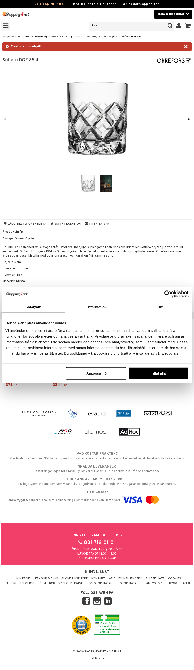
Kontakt (98, 579)
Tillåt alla (158, 373)
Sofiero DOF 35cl (131, 37)
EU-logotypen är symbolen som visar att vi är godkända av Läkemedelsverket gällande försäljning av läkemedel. (97, 481)
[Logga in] (178, 26)
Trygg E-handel (179, 583)
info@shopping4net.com (97, 558)
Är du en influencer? (125, 579)
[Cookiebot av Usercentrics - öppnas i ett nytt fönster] (168, 294)
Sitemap (115, 652)
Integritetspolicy (19, 583)
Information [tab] (97, 307)
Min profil (24, 579)
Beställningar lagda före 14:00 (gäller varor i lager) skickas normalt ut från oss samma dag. (97, 468)
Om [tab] (160, 307)
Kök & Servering (61, 37)
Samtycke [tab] (34, 307)
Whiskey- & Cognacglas (102, 37)
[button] (188, 26)
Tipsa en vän (99, 224)
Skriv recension (67, 224)
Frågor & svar (46, 579)
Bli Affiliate (155, 579)
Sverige (96, 658)
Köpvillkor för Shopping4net (61, 583)
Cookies (174, 579)
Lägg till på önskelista (27, 224)
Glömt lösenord (74, 579)
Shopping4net (11, 37)
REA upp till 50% (49, 4)
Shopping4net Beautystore (141, 583)
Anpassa (93, 373)
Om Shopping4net (102, 583)
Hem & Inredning (36, 37)
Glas (79, 37)
